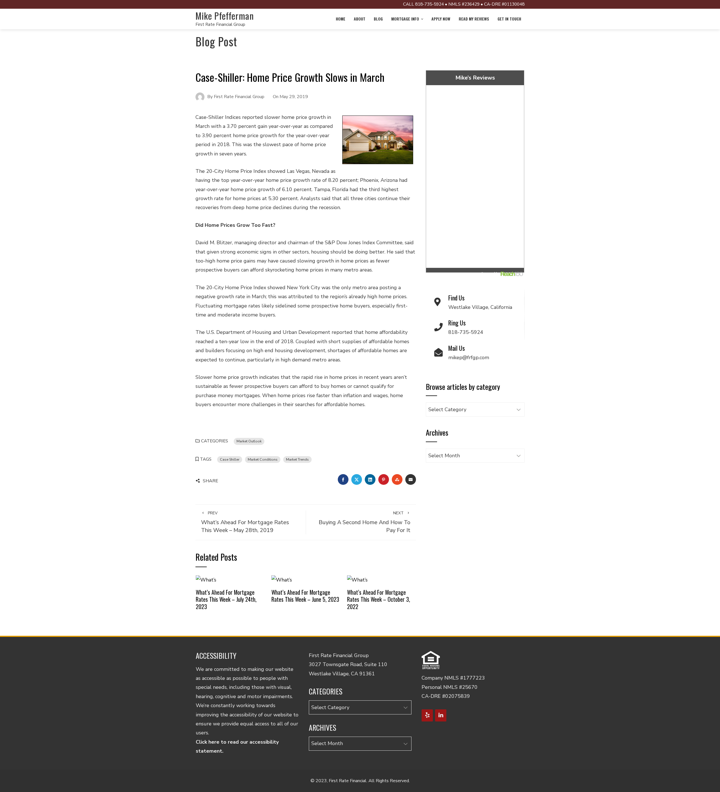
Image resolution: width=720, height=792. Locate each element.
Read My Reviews (474, 19)
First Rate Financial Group (220, 24)
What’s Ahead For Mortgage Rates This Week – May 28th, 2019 (245, 522)
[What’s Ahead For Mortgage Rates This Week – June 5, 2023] (281, 579)
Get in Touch (509, 19)
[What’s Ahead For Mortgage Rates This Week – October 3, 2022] (357, 579)
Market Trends (297, 459)
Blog (378, 19)
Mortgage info (405, 19)
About (359, 19)
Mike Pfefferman (224, 15)
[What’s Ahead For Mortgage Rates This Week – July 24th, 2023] (206, 579)
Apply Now (440, 19)
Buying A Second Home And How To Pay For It (364, 522)
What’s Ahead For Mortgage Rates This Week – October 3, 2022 (378, 599)
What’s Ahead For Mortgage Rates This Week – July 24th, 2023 (226, 599)
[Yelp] (427, 715)
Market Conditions (263, 459)
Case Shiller (229, 459)
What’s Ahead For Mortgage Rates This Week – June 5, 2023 (305, 596)
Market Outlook (249, 441)
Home (340, 19)
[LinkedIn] (440, 715)
